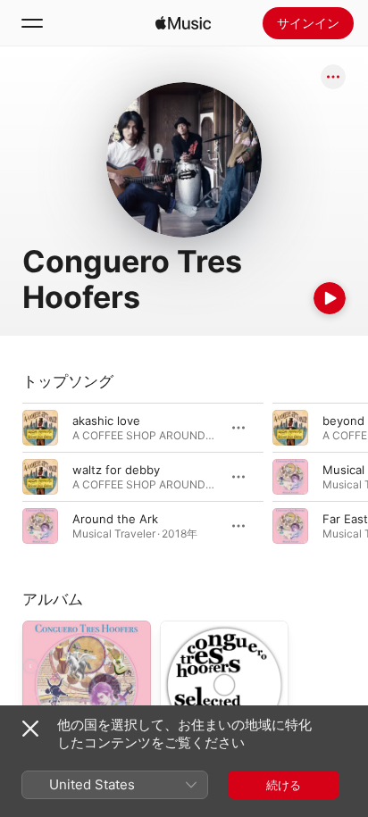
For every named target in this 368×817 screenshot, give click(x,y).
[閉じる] (30, 729)
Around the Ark (115, 519)
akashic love (106, 420)
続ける (283, 785)
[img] (183, 23)
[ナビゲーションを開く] (32, 23)
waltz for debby (116, 470)
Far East (345, 519)
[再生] (330, 298)
